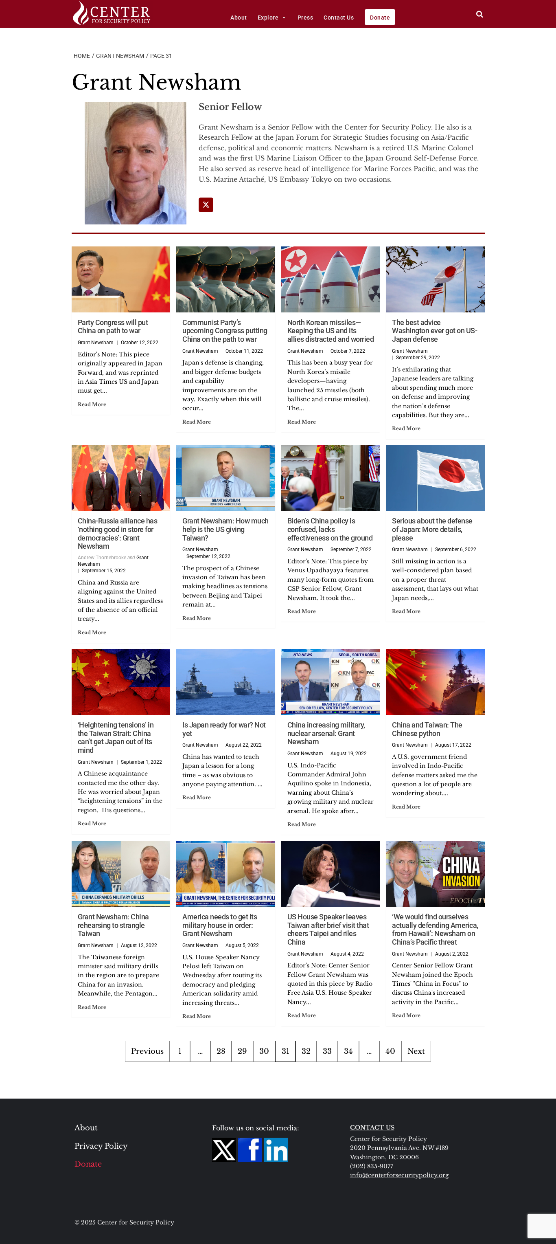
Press (305, 17)
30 (264, 1051)
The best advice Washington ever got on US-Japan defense (434, 330)
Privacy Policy (101, 1146)
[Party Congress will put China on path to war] (121, 279)
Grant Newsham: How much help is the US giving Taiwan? (225, 529)
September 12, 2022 (208, 556)
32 (306, 1051)
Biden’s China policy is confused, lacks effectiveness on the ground (330, 529)
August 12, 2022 (139, 945)
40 (390, 1051)
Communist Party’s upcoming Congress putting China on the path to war (224, 330)
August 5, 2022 (242, 945)
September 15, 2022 (104, 571)
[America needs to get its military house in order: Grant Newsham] (225, 874)
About (238, 17)
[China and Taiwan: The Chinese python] (435, 682)
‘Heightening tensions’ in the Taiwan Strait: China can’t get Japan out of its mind (116, 737)
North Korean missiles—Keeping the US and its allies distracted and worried (330, 330)
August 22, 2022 (243, 745)
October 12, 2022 (139, 342)
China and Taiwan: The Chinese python (427, 729)
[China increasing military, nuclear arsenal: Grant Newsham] (330, 682)
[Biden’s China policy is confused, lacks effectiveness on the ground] (330, 478)
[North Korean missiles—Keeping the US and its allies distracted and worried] (330, 279)
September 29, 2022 (418, 357)
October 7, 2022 (348, 351)
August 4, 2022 (347, 954)
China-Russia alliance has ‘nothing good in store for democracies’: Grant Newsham (118, 533)
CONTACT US (372, 1127)
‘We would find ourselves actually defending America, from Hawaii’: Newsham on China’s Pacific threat (435, 929)
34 (348, 1051)
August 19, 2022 (349, 753)
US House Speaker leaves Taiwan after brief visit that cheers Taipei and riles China (328, 929)
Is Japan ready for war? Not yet (224, 729)
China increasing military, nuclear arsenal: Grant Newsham (326, 733)
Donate (380, 17)
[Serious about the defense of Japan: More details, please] (435, 478)
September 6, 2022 (455, 549)
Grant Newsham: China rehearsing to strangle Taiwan (113, 925)
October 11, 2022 (244, 351)
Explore (268, 17)
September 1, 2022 (141, 762)
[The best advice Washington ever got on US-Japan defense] (435, 279)
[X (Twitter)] (206, 205)
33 (327, 1051)
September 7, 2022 (351, 549)
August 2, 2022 (451, 954)
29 (242, 1051)
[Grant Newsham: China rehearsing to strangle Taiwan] (121, 874)
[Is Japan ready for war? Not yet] (225, 682)
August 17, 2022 (453, 745)
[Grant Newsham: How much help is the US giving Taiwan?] (225, 478)
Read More (92, 404)
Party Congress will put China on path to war (113, 326)
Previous (147, 1051)
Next (416, 1051)
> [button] (479, 14)
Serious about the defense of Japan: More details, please (432, 529)
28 (221, 1051)
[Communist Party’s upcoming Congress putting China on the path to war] (225, 279)
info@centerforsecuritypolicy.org (399, 1175)
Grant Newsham (96, 342)
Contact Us (339, 17)
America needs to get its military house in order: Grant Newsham (219, 925)
